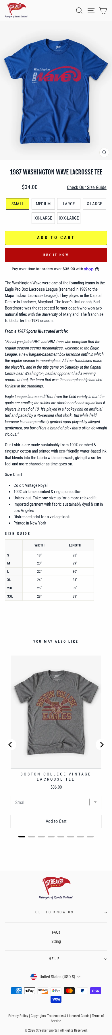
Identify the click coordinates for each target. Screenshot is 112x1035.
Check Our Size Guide (87, 187)
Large (69, 203)
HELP (54, 959)
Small (17, 203)
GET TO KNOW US (54, 912)
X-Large (94, 203)
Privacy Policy (18, 1016)
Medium (43, 203)
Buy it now (56, 255)
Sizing (56, 941)
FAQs (56, 932)
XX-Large (43, 218)
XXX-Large (69, 218)
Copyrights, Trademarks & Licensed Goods (60, 1016)
